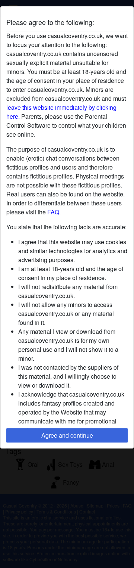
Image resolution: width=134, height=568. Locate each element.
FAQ (53, 212)
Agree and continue (67, 435)
